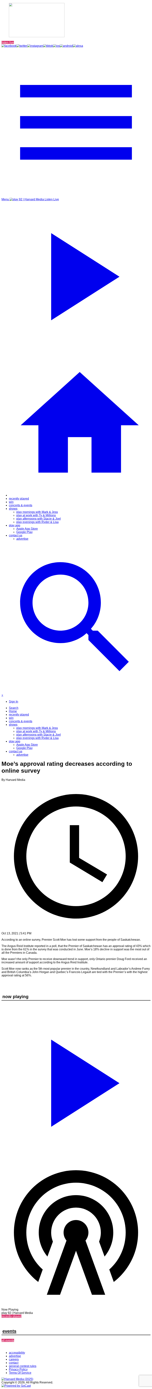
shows (13, 508)
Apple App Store (27, 528)
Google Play (24, 532)
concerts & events (20, 505)
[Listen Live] (76, 1081)
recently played (19, 498)
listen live (7, 42)
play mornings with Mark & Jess (37, 512)
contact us (15, 535)
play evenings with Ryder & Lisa (37, 522)
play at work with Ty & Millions (36, 515)
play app (14, 525)
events (9, 1331)
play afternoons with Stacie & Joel (38, 518)
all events (7, 1340)
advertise (22, 538)
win (11, 502)
